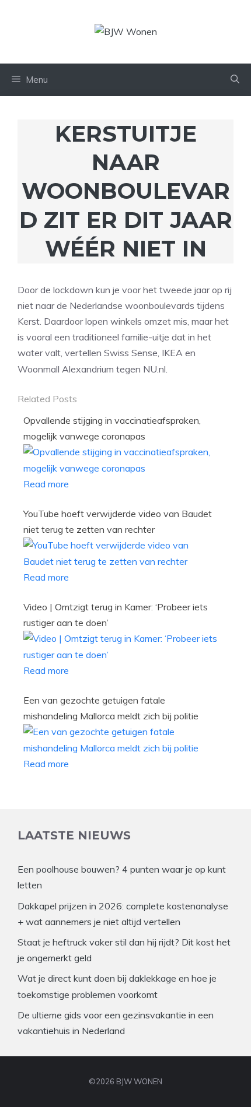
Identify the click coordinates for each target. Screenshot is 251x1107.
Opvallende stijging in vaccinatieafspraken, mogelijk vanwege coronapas (112, 428)
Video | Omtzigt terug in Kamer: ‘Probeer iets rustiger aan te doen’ (115, 614)
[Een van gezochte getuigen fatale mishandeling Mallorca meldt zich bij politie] (120, 748)
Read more (46, 484)
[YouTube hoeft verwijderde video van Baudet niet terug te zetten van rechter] (120, 561)
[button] (235, 80)
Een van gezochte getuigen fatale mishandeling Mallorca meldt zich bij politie (110, 708)
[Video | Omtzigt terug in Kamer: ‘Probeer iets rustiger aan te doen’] (120, 654)
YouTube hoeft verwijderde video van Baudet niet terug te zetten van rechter (117, 521)
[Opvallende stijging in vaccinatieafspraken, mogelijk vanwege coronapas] (120, 468)
